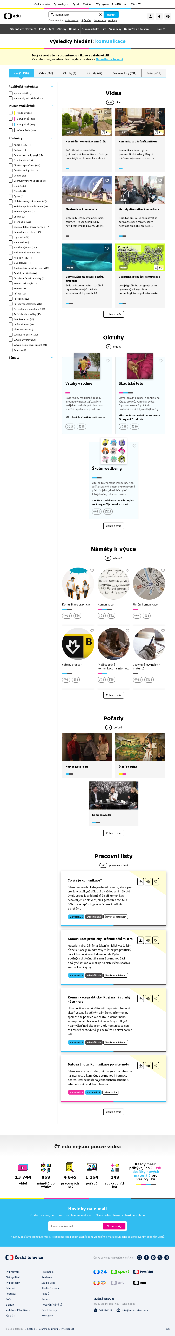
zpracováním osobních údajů (147, 1236)
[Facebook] (159, 16)
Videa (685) (46, 73)
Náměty (74, 29)
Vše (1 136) (21, 73)
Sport (76, 4)
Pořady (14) (153, 73)
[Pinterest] (167, 16)
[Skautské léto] (140, 395)
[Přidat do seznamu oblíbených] (107, 113)
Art (126, 4)
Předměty (45, 29)
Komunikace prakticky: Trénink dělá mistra (100, 939)
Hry (104, 29)
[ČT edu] (12, 17)
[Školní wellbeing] (113, 480)
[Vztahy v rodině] (87, 395)
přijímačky (86, 20)
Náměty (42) (94, 73)
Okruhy (61, 29)
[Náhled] (148, 881)
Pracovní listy (90, 29)
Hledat (111, 14)
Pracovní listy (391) (124, 73)
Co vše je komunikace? (85, 880)
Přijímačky (115, 29)
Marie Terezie (71, 20)
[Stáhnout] (140, 881)
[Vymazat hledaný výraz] (100, 14)
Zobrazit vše (113, 314)
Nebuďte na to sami (109, 59)
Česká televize (42, 4)
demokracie (100, 20)
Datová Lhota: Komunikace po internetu (98, 1064)
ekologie (112, 20)
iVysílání (87, 4)
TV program (102, 4)
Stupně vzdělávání (21, 29)
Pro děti (116, 4)
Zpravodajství (61, 4)
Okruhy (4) (69, 73)
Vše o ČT (136, 4)
